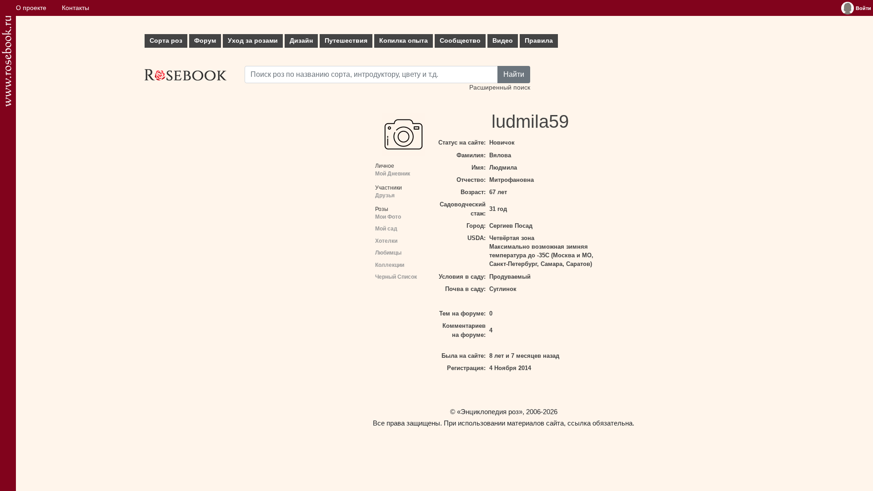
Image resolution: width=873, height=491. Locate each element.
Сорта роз (166, 40)
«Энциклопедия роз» (489, 412)
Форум (205, 40)
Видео (502, 40)
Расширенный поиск (499, 87)
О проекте (31, 8)
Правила (539, 40)
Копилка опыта (403, 40)
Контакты (75, 8)
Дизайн (301, 40)
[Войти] (847, 8)
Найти (513, 74)
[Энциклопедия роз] (6, 61)
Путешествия (346, 40)
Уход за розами (253, 40)
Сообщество (460, 40)
